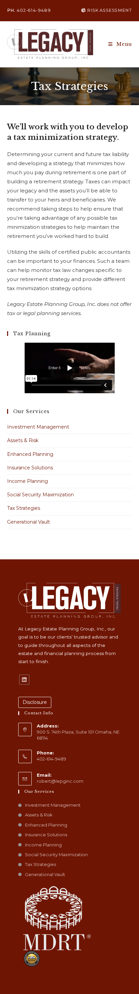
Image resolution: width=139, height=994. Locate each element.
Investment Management (38, 427)
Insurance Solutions (30, 468)
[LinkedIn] (24, 680)
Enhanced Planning (30, 454)
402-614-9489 (34, 10)
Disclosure (35, 702)
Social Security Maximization (40, 495)
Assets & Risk (22, 440)
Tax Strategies (23, 508)
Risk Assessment (109, 10)
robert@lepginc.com (60, 781)
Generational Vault (28, 522)
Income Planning (27, 481)
